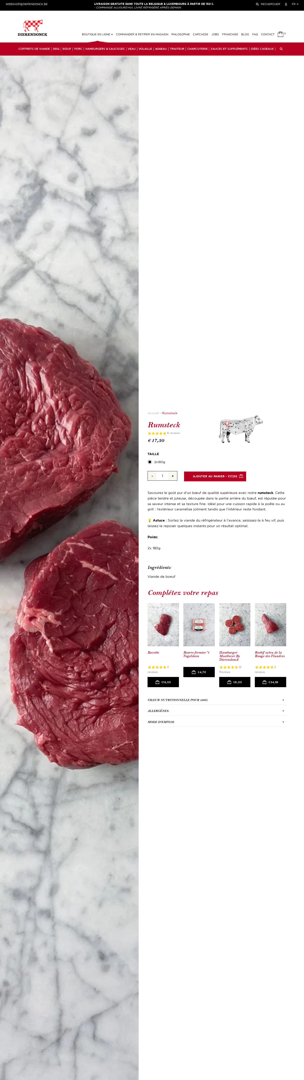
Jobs (215, 34)
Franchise (230, 34)
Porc (78, 49)
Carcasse (200, 34)
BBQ (56, 49)
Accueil (153, 413)
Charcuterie (197, 49)
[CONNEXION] (286, 4)
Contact (268, 34)
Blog (245, 34)
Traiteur (177, 49)
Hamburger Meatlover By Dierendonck (229, 656)
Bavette (153, 652)
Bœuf (67, 49)
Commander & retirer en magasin (142, 34)
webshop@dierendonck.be (27, 4)
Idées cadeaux (262, 49)
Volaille (145, 49)
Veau (132, 49)
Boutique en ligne (96, 34)
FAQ (255, 34)
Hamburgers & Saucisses (105, 49)
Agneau (161, 49)
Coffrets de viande (34, 49)
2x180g (159, 462)
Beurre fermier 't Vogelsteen (196, 654)
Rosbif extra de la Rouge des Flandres (269, 654)
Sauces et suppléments (229, 49)
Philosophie (180, 34)
